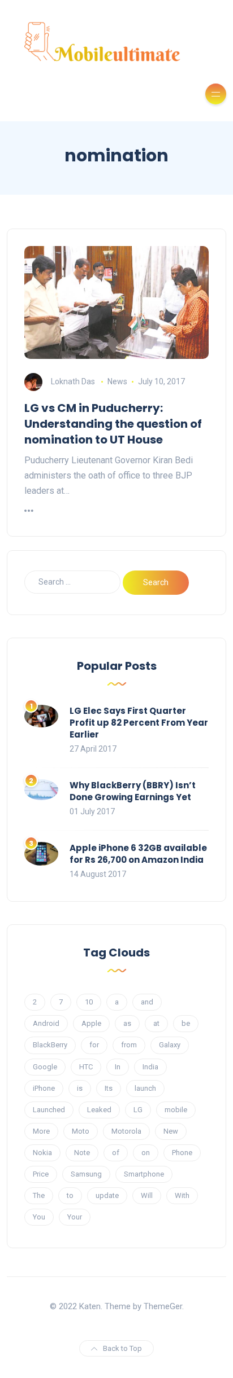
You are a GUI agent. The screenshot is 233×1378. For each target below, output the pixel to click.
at (156, 1023)
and (147, 1002)
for (94, 1045)
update (107, 1195)
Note (82, 1152)
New (170, 1131)
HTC (86, 1067)
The (39, 1195)
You (39, 1217)
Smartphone (144, 1174)
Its (109, 1088)
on (145, 1152)
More (41, 1131)
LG (138, 1109)
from (129, 1045)
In (117, 1067)
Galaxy (169, 1045)
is (80, 1088)
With (182, 1195)
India (150, 1067)
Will (147, 1195)
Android (46, 1023)
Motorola (126, 1131)
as (127, 1023)
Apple (91, 1023)
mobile (176, 1109)
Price (41, 1174)
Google (45, 1067)
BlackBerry (50, 1045)
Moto (80, 1131)
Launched (49, 1109)
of (115, 1152)
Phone (182, 1152)
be (186, 1023)
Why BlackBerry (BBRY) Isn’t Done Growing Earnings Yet (133, 791)
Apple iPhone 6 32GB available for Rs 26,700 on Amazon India (138, 854)
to (70, 1195)
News (117, 381)
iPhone (44, 1088)
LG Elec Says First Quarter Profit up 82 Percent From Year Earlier (139, 722)
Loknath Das (73, 381)
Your (74, 1217)
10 (89, 1002)
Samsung (86, 1174)
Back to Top (122, 1348)
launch (145, 1088)
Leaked (99, 1109)
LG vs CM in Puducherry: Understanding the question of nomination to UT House (113, 423)
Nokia (42, 1152)
